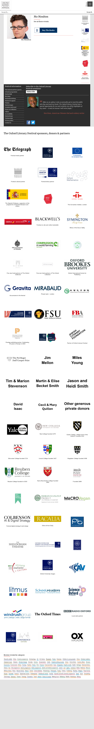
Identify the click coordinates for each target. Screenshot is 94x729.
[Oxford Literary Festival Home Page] (5, 5)
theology (23, 676)
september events (24, 673)
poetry (59, 671)
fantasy (24, 665)
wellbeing (62, 676)
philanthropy (46, 671)
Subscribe (31, 92)
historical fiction (86, 665)
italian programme (36, 668)
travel (35, 676)
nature (27, 671)
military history (7, 671)
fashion (29, 665)
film (38, 665)
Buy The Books (48, 30)
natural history (20, 671)
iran (9, 668)
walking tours (55, 676)
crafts (48, 662)
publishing (69, 671)
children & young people (69, 659)
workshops (73, 676)
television (13, 676)
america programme (22, 659)
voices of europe (46, 676)
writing (79, 676)
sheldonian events (43, 673)
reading (75, 671)
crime (66, 662)
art (37, 659)
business (59, 659)
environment (14, 665)
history (6, 668)
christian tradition (85, 659)
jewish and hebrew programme (50, 668)
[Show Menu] (90, 4)
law (64, 668)
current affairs (81, 662)
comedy (30, 662)
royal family (87, 671)
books (54, 659)
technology (7, 676)
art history (42, 659)
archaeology (32, 659)
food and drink (49, 665)
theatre (19, 676)
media (78, 668)
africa (14, 659)
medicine (83, 668)
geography (60, 665)
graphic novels (67, 665)
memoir (88, 668)
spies (77, 673)
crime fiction (73, 662)
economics (7, 665)
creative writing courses (57, 662)
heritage (78, 665)
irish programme (15, 668)
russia (5, 673)
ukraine (39, 676)
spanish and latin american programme (64, 673)
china (78, 659)
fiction (34, 665)
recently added (8, 659)
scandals (11, 673)
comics (36, 662)
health (74, 665)
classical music (8, 662)
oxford (31, 671)
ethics (19, 665)
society (51, 673)
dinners (88, 662)
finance (42, 665)
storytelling (87, 673)
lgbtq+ (68, 668)
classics (15, 662)
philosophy (53, 671)
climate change (23, 662)
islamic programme (26, 668)
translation (30, 676)
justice (61, 668)
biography (48, 659)
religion (80, 671)
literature (73, 668)
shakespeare (33, 673)
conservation (42, 662)
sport (81, 673)
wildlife (67, 676)
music (14, 671)
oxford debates (38, 671)
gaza (54, 665)
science (17, 673)
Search (89, 12)
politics (64, 671)
